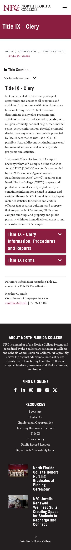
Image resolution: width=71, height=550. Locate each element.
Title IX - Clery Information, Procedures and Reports (31, 241)
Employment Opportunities (35, 422)
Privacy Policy (35, 439)
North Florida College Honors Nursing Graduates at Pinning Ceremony (45, 478)
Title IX (35, 433)
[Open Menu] (65, 7)
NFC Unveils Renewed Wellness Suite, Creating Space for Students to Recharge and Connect (46, 511)
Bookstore (35, 411)
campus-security (53, 51)
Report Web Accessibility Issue (35, 450)
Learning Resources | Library (35, 428)
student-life (27, 51)
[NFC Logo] (27, 8)
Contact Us (35, 417)
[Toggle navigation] (34, 78)
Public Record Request (35, 444)
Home (9, 51)
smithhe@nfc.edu (16, 303)
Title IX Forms (21, 260)
